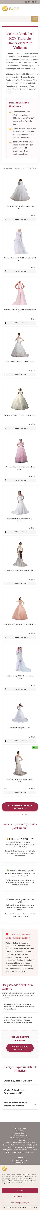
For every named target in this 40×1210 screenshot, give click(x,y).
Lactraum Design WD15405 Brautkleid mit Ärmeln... (20, 677)
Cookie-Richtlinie (8, 1207)
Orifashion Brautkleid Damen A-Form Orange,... (20, 624)
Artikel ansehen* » (21, 219)
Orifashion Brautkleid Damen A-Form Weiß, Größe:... (20, 520)
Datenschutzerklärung (22, 1207)
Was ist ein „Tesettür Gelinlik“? (18, 1080)
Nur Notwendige (20, 1196)
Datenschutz (20, 1133)
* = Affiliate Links (20, 1140)
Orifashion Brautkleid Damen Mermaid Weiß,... (20, 570)
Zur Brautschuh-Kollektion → (20, 1047)
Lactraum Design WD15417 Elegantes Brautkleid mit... (20, 311)
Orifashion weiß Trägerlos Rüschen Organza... (20, 361)
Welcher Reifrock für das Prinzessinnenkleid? (15, 1091)
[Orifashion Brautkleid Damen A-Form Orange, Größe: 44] (20, 608)
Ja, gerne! (20, 1190)
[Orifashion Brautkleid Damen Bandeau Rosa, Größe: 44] (20, 451)
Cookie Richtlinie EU (20, 1135)
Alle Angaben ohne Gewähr (20, 1138)
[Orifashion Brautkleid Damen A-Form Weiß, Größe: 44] (20, 502)
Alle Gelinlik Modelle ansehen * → (20, 807)
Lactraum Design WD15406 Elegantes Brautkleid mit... (20, 259)
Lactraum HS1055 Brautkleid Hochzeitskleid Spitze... (20, 207)
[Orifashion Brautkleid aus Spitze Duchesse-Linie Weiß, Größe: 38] (20, 399)
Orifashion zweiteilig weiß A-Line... (20, 727)
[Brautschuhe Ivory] (10, 8)
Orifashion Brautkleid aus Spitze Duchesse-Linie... (20, 415)
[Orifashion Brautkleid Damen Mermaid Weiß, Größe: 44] (20, 554)
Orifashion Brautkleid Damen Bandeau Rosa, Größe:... (20, 468)
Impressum (33, 1207)
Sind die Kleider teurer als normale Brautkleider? (15, 1104)
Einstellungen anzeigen (20, 1202)
